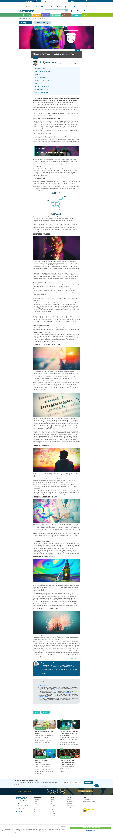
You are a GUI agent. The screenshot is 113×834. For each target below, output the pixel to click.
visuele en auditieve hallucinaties (72, 107)
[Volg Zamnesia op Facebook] (16, 808)
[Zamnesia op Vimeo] (21, 808)
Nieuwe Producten (53, 803)
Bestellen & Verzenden (71, 805)
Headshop (36, 801)
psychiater (45, 490)
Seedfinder (52, 799)
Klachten (68, 817)
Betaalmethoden (70, 803)
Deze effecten (36, 316)
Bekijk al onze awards (85, 791)
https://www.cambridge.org (67, 692)
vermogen (52, 535)
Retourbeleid (69, 811)
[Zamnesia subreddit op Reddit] (19, 811)
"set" (44, 651)
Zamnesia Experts (53, 815)
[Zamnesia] (31, 11)
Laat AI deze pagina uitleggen (70, 63)
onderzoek (55, 382)
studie (58, 543)
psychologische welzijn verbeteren (47, 380)
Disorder (51, 482)
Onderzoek (45, 712)
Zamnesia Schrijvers (54, 813)
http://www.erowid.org (43, 685)
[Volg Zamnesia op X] (23, 808)
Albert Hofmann (36, 123)
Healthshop (36, 803)
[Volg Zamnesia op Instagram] (19, 808)
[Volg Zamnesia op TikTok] (16, 811)
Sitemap (51, 819)
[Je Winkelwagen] (85, 11)
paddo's (44, 170)
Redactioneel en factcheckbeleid (72, 821)
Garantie (68, 815)
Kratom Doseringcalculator (87, 804)
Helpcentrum (69, 799)
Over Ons (52, 807)
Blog (51, 801)
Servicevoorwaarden (42, 786)
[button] (35, 63)
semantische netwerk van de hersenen (47, 431)
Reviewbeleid (69, 813)
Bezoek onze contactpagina (23, 805)
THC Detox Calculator (87, 799)
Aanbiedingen (36, 813)
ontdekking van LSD (40, 130)
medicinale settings (70, 524)
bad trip (38, 646)
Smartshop (36, 805)
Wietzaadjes (36, 799)
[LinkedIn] (77, 673)
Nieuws (36, 712)
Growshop (36, 809)
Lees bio (43, 673)
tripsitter (35, 654)
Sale (35, 815)
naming (38, 420)
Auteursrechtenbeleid (70, 819)
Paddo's (35, 807)
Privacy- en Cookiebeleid (71, 809)
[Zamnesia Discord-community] (21, 811)
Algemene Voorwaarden (71, 807)
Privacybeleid (31, 786)
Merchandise (36, 811)
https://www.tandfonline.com (44, 683)
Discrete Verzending (53, 817)
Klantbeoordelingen (53, 809)
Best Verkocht (52, 805)
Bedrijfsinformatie (70, 801)
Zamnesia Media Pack (54, 811)
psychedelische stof (48, 104)
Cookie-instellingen (90, 830)
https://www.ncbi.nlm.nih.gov (53, 689)
